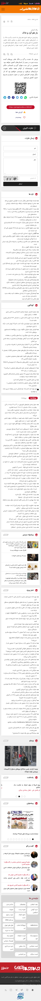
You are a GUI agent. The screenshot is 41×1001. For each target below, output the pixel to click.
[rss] (7, 990)
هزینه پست (22, 909)
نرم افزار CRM (9, 920)
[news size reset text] (8, 54)
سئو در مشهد (9, 915)
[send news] (8, 22)
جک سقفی (22, 946)
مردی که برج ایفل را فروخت (19, 556)
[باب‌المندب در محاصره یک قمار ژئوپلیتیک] (27, 787)
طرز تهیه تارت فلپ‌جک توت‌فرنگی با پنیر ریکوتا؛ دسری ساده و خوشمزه (20, 390)
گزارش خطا (19, 112)
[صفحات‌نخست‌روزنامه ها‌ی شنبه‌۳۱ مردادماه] (20, 820)
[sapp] (33, 990)
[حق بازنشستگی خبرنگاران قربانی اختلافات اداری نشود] (34, 866)
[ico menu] (3, 9)
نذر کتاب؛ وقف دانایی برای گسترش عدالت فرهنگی (16, 879)
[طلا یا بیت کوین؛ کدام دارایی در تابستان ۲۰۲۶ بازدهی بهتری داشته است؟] (32, 566)
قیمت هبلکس (33, 946)
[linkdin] (9, 97)
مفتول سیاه (10, 936)
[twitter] (17, 97)
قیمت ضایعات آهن (21, 937)
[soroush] (4, 97)
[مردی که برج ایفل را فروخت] (32, 557)
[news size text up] (4, 54)
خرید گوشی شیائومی (34, 911)
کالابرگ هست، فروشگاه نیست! (18, 550)
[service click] (20, 4)
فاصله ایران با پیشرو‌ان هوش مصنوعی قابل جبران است (16, 889)
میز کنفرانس (21, 954)
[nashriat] (29, 9)
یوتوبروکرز (22, 904)
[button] (24, 796)
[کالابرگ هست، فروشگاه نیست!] (32, 546)
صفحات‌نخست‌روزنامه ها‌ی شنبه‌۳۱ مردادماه (25, 834)
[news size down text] (11, 54)
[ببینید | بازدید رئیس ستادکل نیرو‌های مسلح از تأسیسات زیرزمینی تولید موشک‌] (20, 756)
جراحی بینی (9, 904)
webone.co (34, 925)
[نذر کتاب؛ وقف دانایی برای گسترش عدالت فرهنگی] (34, 877)
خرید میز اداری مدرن (9, 947)
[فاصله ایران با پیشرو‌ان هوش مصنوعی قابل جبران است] (34, 888)
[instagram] (12, 990)
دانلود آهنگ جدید (22, 916)
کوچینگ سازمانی (8, 941)
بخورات (11, 909)
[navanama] (37, 4)
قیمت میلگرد (34, 954)
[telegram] (21, 97)
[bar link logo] (5, 3)
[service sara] (31, 4)
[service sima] (26, 4)
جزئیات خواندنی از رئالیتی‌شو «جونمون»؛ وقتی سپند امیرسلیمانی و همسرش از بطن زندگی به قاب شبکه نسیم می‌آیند (15, 580)
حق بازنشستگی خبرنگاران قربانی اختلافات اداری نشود (16, 869)
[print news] (4, 22)
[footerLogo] (27, 968)
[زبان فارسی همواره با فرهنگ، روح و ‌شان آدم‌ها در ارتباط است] (34, 854)
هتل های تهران (9, 925)
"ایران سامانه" (27, 984)
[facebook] (13, 97)
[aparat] (28, 990)
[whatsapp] (25, 97)
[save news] (11, 22)
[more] (5, 535)
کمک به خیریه (9, 930)
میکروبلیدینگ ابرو (34, 937)
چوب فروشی (34, 904)
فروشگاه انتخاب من (21, 926)
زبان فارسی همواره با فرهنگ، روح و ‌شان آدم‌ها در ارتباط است (16, 854)
